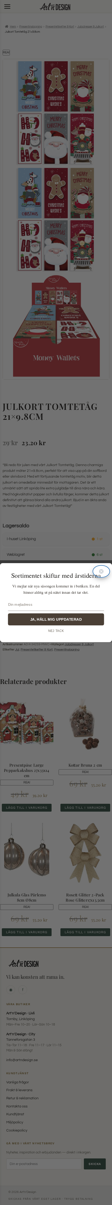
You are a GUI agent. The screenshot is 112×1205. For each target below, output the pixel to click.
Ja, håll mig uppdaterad (56, 619)
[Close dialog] (101, 571)
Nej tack (56, 630)
